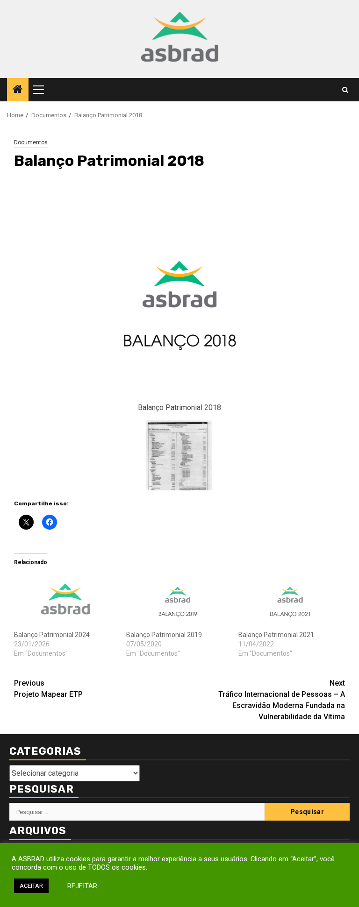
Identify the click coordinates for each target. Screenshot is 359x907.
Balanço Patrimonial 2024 (52, 634)
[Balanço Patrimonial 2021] (289, 600)
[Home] (18, 90)
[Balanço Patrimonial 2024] (65, 600)
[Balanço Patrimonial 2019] (177, 600)
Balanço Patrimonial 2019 (164, 634)
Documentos (31, 142)
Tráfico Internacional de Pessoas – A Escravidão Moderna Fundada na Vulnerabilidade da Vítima (281, 700)
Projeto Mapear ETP (48, 689)
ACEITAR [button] (31, 885)
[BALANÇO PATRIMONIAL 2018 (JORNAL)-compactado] (179, 454)
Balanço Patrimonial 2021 (276, 634)
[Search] (345, 90)
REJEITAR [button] (82, 886)
